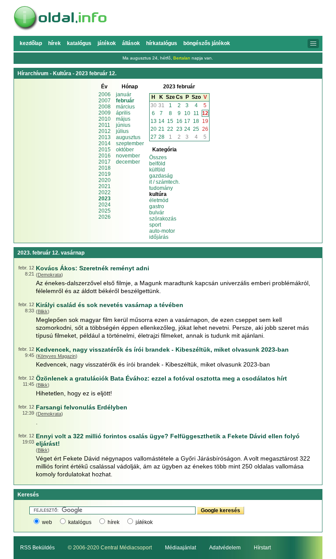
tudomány (161, 188)
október (125, 150)
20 (153, 129)
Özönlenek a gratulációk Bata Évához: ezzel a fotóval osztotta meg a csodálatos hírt (161, 378)
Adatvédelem (225, 548)
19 (205, 121)
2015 (104, 150)
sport (155, 225)
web (47, 522)
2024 (104, 205)
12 (205, 113)
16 (179, 121)
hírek (113, 522)
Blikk (43, 311)
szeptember (130, 143)
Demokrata (49, 274)
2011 (104, 125)
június (123, 125)
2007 (104, 101)
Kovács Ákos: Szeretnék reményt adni (92, 268)
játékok (144, 522)
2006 (104, 94)
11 (196, 113)
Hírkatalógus (161, 43)
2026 (104, 217)
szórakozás (162, 219)
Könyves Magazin (57, 356)
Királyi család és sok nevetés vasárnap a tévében (109, 304)
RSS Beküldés (37, 548)
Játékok (107, 43)
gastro (156, 206)
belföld (157, 164)
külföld (157, 170)
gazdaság (161, 176)
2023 (104, 199)
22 (170, 129)
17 (187, 121)
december (128, 162)
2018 (104, 168)
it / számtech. (164, 182)
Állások (131, 43)
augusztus (128, 137)
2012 (104, 131)
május (123, 119)
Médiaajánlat (180, 548)
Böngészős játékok (206, 43)
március (125, 107)
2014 (104, 143)
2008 (104, 107)
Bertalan (181, 58)
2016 (104, 156)
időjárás (158, 237)
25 (196, 129)
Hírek (54, 43)
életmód (158, 200)
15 (170, 121)
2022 (104, 192)
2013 (104, 137)
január (123, 94)
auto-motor (162, 231)
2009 (104, 113)
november (128, 156)
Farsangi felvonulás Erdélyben (81, 407)
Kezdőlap (31, 43)
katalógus (79, 522)
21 (161, 129)
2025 (104, 211)
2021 (104, 186)
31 (161, 105)
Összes (158, 157)
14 (161, 121)
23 (179, 129)
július (122, 131)
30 (153, 105)
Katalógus (79, 43)
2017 (104, 162)
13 (153, 121)
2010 (104, 119)
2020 (104, 180)
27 (153, 137)
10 (187, 113)
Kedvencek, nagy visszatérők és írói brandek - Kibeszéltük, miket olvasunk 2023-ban (162, 349)
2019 (104, 174)
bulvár (156, 213)
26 (205, 129)
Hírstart (262, 548)
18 (196, 121)
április (123, 113)
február (125, 101)
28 (161, 137)
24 (187, 129)
